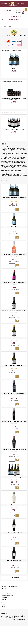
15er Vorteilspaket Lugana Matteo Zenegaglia (14, 129)
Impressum (3, 588)
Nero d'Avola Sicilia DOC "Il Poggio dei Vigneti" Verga (14, 421)
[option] (14, 65)
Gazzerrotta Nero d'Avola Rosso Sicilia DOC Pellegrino (14, 310)
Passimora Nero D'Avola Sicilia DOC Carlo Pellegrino (14, 449)
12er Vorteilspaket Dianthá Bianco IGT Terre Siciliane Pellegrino (14, 198)
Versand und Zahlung (6, 593)
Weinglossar (4, 602)
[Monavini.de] (6, 10)
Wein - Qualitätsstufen (6, 597)
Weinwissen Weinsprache (7, 595)
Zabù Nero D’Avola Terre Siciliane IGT (14, 532)
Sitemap (3, 606)
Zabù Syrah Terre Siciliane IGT (14, 560)
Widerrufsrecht (4, 590)
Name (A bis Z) (4, 180)
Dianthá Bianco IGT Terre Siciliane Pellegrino (14, 226)
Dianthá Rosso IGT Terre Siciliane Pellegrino (14, 282)
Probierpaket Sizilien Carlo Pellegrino (14, 477)
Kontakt (3, 604)
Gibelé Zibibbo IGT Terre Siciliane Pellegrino (14, 338)
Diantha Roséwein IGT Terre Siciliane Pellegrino (14, 254)
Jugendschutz (4, 601)
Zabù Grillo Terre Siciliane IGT (14, 505)
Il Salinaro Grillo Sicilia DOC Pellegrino (14, 365)
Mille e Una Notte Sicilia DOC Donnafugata (14, 393)
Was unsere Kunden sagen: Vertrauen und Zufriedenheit (14, 35)
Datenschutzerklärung (6, 591)
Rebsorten (3, 599)
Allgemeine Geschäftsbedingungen (9, 586)
